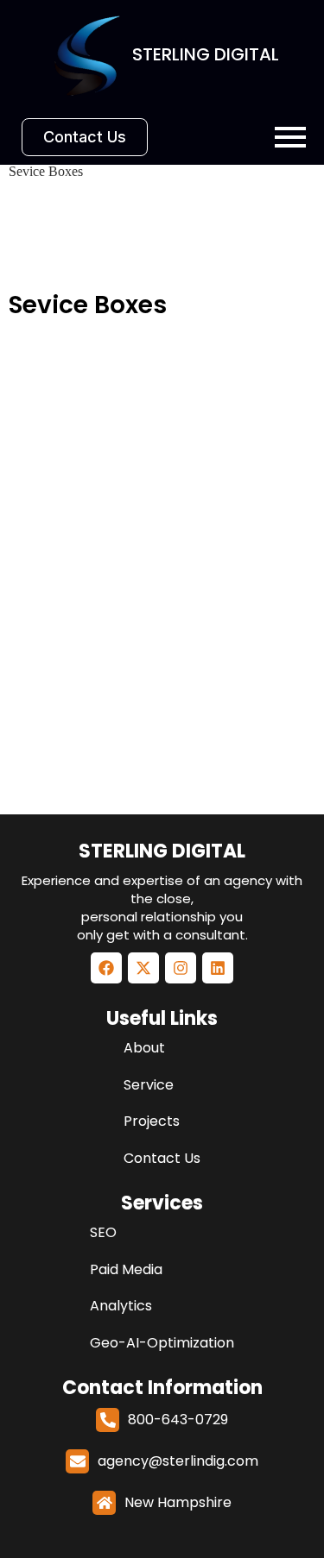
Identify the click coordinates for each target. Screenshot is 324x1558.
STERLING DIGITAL (162, 851)
